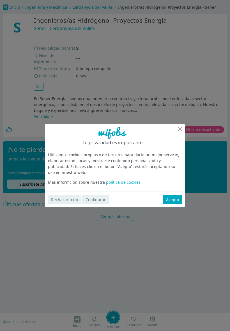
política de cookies (123, 182)
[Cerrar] (180, 128)
